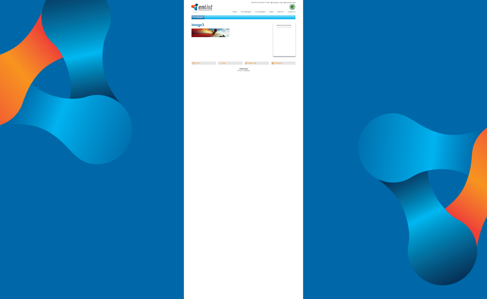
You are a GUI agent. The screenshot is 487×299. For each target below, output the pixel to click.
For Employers (260, 12)
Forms (197, 63)
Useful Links (252, 63)
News (271, 12)
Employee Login (278, 2)
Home (235, 12)
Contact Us (291, 12)
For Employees (246, 12)
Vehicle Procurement (284, 25)
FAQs (223, 63)
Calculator (278, 63)
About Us (280, 12)
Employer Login (290, 2)
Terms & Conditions (243, 70)
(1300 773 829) (265, 2)
